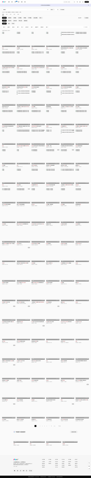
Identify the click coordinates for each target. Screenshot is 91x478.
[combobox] (69, 2)
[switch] (52, 10)
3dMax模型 (35, 17)
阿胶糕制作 (9, 12)
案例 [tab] (18, 14)
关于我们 (76, 461)
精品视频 (43, 463)
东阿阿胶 (12, 12)
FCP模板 (29, 17)
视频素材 (9, 17)
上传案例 (63, 461)
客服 (89, 466)
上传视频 (43, 461)
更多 (25, 1)
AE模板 (14, 17)
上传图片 (50, 461)
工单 (89, 468)
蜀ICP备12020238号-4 (43, 476)
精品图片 (50, 463)
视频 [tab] (3, 14)
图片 (12, 1)
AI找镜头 (63, 463)
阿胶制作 (17, 12)
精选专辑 (43, 465)
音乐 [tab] (10, 14)
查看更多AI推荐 (73, 431)
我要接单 (69, 465)
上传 (82, 1)
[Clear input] (47, 9)
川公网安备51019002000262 (51, 476)
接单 (18, 1)
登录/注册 (86, 1)
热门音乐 (56, 461)
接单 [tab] (14, 14)
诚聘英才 (76, 463)
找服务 (69, 463)
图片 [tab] (7, 14)
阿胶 (6, 12)
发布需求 (69, 461)
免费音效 (56, 463)
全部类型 (4, 17)
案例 (22, 1)
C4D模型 (19, 17)
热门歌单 (56, 465)
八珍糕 (20, 12)
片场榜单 (63, 465)
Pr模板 (25, 17)
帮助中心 (76, 465)
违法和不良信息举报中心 (59, 476)
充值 (80, 1)
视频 (9, 1)
